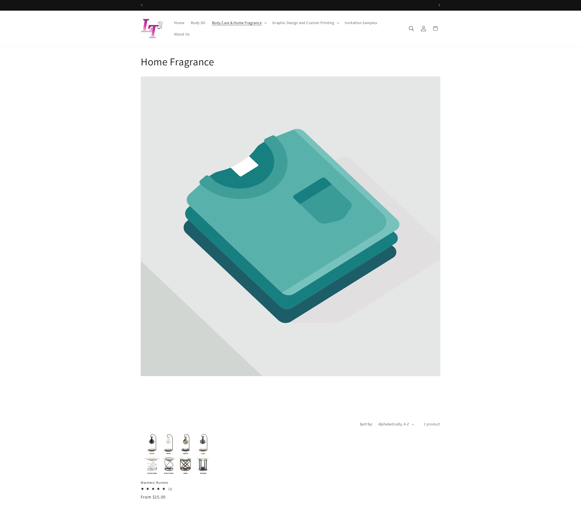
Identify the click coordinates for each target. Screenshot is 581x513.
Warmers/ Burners (154, 482)
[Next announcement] (439, 5)
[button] (239, 23)
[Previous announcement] (142, 5)
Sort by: (366, 424)
